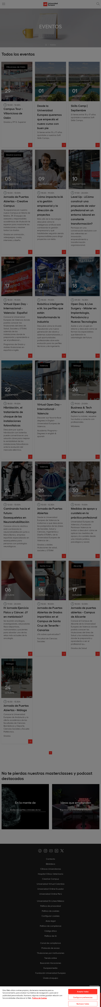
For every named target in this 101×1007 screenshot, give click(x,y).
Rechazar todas (83, 1004)
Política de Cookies (39, 998)
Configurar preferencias (83, 997)
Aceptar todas (83, 992)
